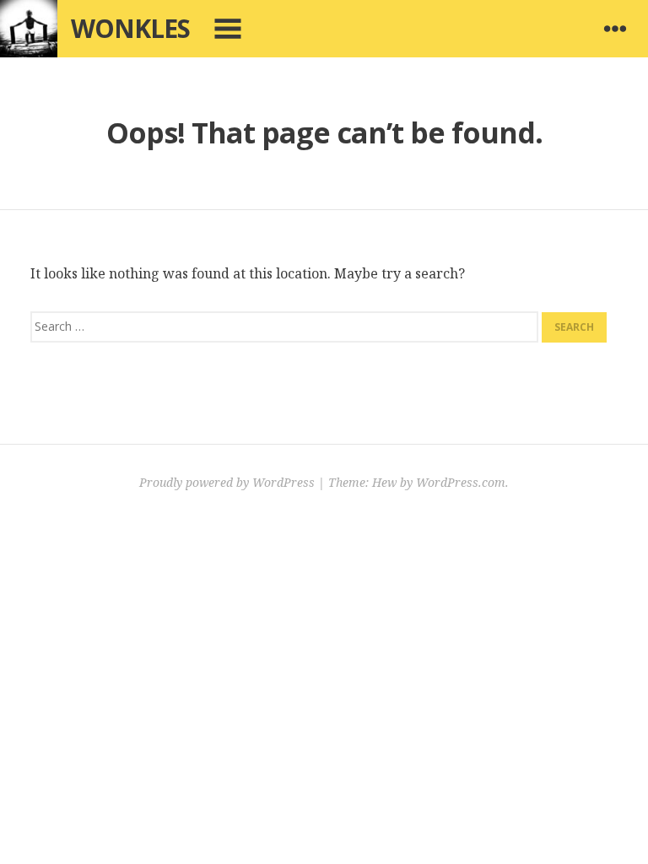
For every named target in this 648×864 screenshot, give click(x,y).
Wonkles (130, 28)
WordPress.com (460, 482)
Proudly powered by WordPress (227, 482)
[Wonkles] (28, 28)
